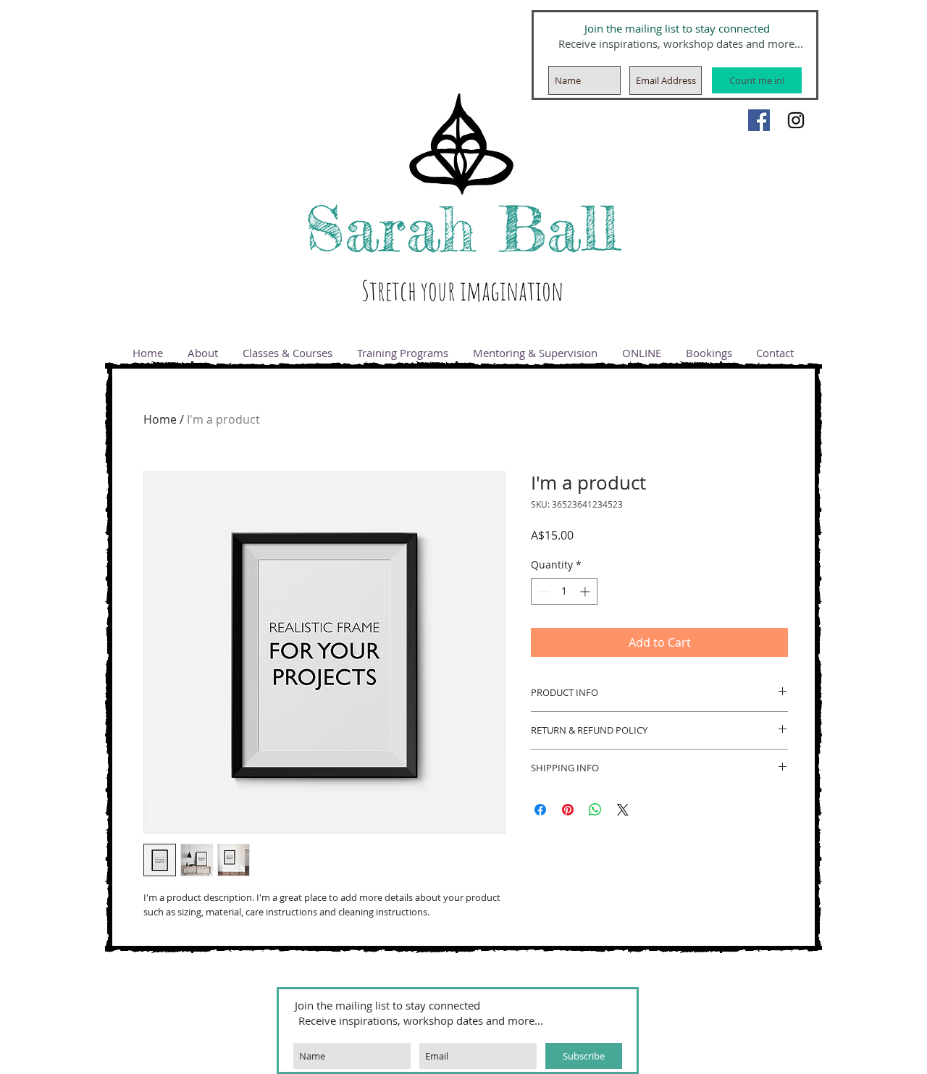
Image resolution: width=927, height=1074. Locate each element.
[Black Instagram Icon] (796, 120)
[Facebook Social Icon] (759, 120)
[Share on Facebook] (540, 809)
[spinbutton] (564, 591)
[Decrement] (542, 591)
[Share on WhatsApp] (595, 809)
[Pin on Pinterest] (567, 809)
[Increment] (586, 591)
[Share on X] (623, 809)
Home (160, 419)
